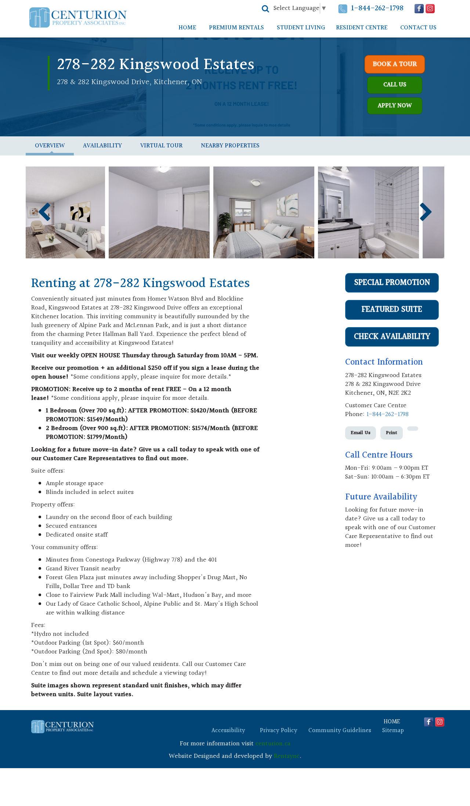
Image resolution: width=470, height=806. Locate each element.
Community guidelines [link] (339, 730)
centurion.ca (273, 743)
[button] (265, 8)
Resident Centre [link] (361, 28)
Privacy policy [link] (278, 730)
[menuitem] (187, 28)
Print (391, 433)
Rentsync (287, 756)
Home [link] (187, 28)
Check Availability (392, 336)
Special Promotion (392, 282)
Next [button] (426, 212)
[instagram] (430, 8)
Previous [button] (44, 212)
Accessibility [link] (228, 730)
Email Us (360, 433)
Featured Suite (392, 309)
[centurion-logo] (62, 726)
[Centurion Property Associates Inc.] (78, 17)
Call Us (394, 85)
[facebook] (419, 8)
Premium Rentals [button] (236, 28)
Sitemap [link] (393, 730)
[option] (78, 212)
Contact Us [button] (418, 28)
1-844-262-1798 (377, 8)
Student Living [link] (301, 28)
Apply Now (395, 106)
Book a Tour (395, 64)
